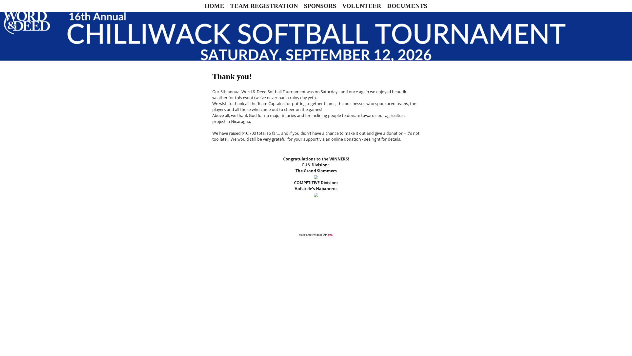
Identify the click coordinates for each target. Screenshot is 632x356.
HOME (214, 5)
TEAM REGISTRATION (264, 5)
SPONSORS (320, 5)
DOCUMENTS (407, 5)
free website (315, 234)
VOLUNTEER (361, 5)
